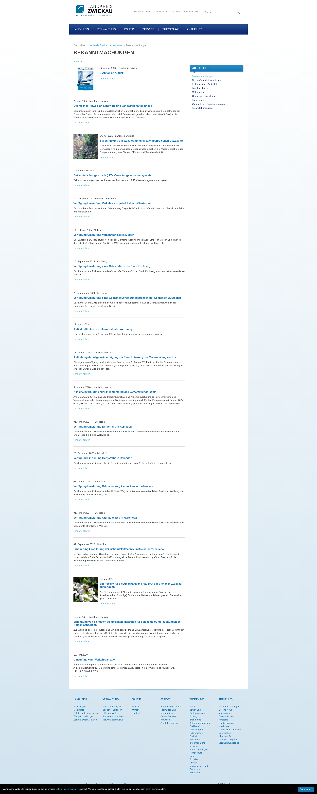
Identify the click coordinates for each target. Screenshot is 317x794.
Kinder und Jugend (199, 749)
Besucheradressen (112, 709)
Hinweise (165, 719)
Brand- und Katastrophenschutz (200, 721)
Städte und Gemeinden (85, 713)
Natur (192, 756)
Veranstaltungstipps (202, 108)
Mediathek (78, 709)
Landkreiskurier (200, 88)
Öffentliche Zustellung (203, 96)
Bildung (193, 716)
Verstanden (305, 789)
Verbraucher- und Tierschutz (199, 768)
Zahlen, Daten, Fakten (85, 719)
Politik (129, 29)
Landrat (136, 713)
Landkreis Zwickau (98, 45)
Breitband (195, 726)
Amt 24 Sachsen (169, 723)
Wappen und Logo (83, 716)
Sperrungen (198, 100)
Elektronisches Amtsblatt (204, 84)
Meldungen (198, 92)
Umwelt (193, 762)
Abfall (192, 706)
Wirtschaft (195, 772)
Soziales (194, 759)
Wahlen (135, 709)
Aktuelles (195, 29)
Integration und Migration (197, 744)
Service (148, 29)
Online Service (168, 716)
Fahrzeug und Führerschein (197, 731)
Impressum (161, 11)
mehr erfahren (108, 78)
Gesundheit (196, 739)
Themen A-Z (170, 29)
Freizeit (193, 736)
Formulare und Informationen (168, 711)
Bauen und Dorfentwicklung (198, 711)
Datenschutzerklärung (66, 789)
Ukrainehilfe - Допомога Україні (208, 104)
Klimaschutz (196, 752)
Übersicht (138, 11)
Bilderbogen (79, 706)
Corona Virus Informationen (206, 80)
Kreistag (136, 706)
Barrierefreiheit (191, 11)
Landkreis (81, 29)
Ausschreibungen (112, 706)
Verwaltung (106, 29)
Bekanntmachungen (202, 76)
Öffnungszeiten (110, 713)
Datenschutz (175, 11)
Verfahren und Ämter (171, 706)
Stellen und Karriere (113, 716)
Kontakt (149, 11)
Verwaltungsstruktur (113, 719)
